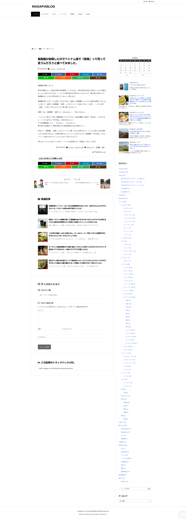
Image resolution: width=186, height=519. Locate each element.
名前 (39, 329)
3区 (128, 313)
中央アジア (125, 396)
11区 (128, 303)
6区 (128, 320)
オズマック (127, 208)
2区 (128, 310)
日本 (124, 399)
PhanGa (124, 481)
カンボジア (126, 205)
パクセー (127, 386)
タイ (124, 241)
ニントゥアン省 (129, 284)
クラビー (127, 244)
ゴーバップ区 (128, 274)
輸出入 (122, 478)
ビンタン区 (130, 340)
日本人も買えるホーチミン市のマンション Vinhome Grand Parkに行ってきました (140, 146)
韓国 (123, 415)
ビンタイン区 (131, 336)
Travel (122, 175)
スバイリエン (128, 224)
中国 (123, 389)
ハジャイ (127, 248)
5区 (128, 317)
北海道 (126, 402)
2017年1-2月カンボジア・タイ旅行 (133, 178)
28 (130, 72)
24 (144, 70)
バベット (127, 228)
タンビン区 (130, 330)
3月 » (143, 75)
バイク (124, 455)
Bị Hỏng (59, 123)
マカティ (127, 261)
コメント (40, 310)
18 (149, 68)
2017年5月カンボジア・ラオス (131, 182)
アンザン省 (127, 267)
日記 (123, 465)
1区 (128, 307)
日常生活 (123, 445)
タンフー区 (130, 333)
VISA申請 (125, 452)
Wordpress (123, 198)
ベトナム (51, 49)
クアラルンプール (129, 356)
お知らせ (122, 422)
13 (125, 68)
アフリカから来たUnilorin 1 (138, 85)
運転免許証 (125, 471)
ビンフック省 (128, 290)
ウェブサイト (42, 337)
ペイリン (127, 234)
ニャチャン (127, 280)
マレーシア (126, 353)
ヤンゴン (127, 376)
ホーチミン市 (61, 69)
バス (123, 435)
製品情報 (122, 475)
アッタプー (127, 382)
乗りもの (123, 425)
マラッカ (127, 369)
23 (139, 70)
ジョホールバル (129, 359)
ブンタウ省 (127, 294)
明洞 (125, 419)
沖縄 (125, 412)
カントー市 (127, 271)
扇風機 (98, 147)
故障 (103, 147)
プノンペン (127, 231)
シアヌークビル (129, 218)
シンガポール (126, 238)
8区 (128, 327)
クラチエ (127, 211)
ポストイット (90, 147)
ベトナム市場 (126, 458)
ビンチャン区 (131, 343)
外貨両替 (125, 461)
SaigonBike (126, 429)
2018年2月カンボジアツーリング (132, 185)
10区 (128, 300)
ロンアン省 (127, 350)
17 (144, 68)
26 (121, 72)
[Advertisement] (93, 31)
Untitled (122, 195)
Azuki (104, 152)
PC (123, 448)
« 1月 (126, 75)
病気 (123, 468)
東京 (125, 409)
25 (149, 70)
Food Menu (123, 172)
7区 (128, 323)
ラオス (124, 379)
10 (144, 65)
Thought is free (102, 514)
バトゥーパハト (129, 363)
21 (130, 70)
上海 (125, 392)
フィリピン (125, 257)
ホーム (35, 49)
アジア (43, 49)
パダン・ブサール (129, 251)
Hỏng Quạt (66, 112)
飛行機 (124, 438)
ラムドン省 (127, 346)
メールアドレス (67, 329)
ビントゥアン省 (129, 287)
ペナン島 (127, 366)
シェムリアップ (129, 221)
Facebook (123, 169)
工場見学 (122, 442)
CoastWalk (125, 188)
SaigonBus (125, 432)
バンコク (127, 254)
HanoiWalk (125, 192)
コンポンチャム (129, 215)
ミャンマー (125, 373)
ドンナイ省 (127, 277)
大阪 (125, 406)
